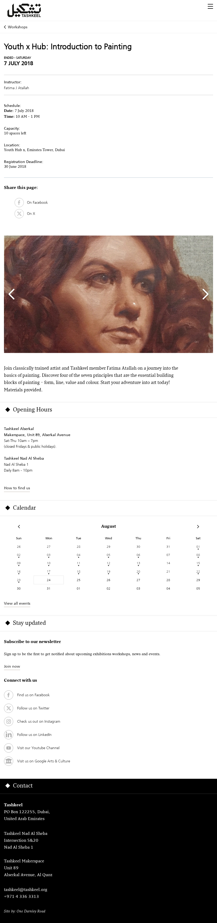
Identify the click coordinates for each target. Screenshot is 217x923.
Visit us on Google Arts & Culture (43, 761)
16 (19, 571)
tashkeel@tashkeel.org (25, 890)
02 (19, 554)
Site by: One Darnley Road (24, 911)
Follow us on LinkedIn (34, 735)
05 (108, 554)
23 (19, 579)
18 (78, 571)
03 (49, 554)
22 (198, 571)
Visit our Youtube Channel (38, 748)
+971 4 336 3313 (21, 897)
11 (78, 562)
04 (78, 554)
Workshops (17, 27)
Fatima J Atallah (16, 88)
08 (198, 554)
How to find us (17, 488)
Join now (12, 666)
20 (138, 571)
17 (49, 571)
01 (198, 546)
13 (138, 562)
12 (108, 562)
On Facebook (36, 202)
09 (19, 562)
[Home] (30, 10)
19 (108, 571)
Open (210, 6)
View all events (17, 603)
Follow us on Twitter (33, 708)
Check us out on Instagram (38, 721)
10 (49, 562)
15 (198, 562)
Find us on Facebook (33, 695)
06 (138, 554)
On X (29, 213)
